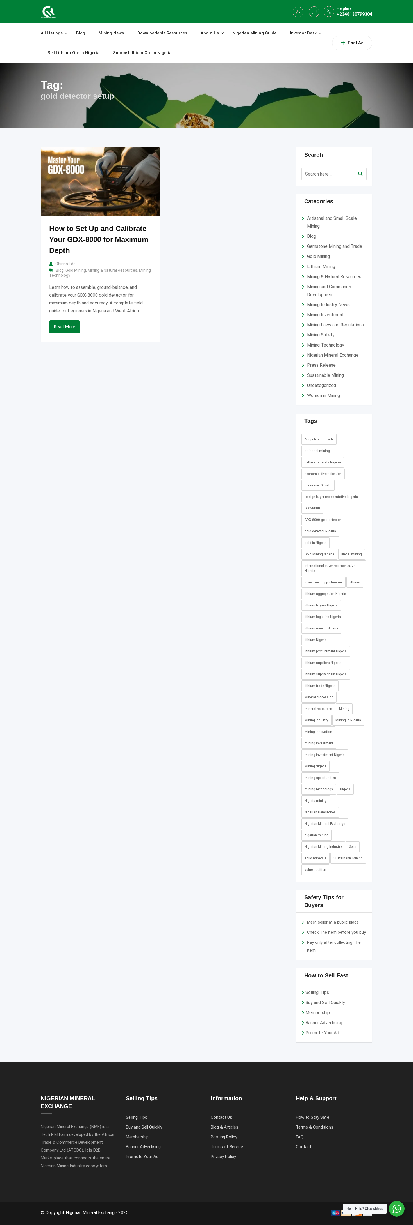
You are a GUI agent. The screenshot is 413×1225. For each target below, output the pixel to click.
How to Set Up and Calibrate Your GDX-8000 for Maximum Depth (98, 239)
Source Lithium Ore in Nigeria (142, 52)
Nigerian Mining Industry (323, 847)
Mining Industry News (328, 304)
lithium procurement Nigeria (326, 651)
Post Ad (356, 42)
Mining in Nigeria (348, 720)
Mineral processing (319, 697)
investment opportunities (323, 582)
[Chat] (314, 11)
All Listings (52, 33)
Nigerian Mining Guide (254, 33)
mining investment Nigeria (325, 755)
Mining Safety (321, 335)
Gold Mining (75, 270)
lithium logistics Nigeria (323, 617)
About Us (210, 33)
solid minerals (315, 858)
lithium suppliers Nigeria (323, 663)
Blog (80, 33)
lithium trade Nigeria (320, 686)
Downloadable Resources (162, 33)
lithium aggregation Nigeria (325, 594)
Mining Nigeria (315, 766)
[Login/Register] (298, 12)
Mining (344, 709)
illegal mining (351, 554)
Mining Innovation (318, 732)
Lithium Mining (321, 266)
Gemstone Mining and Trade (334, 246)
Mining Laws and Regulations (335, 324)
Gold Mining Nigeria (319, 554)
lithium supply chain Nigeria (326, 674)
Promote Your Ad (322, 1032)
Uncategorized (321, 385)
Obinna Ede (65, 264)
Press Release (321, 365)
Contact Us (221, 1117)
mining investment (319, 743)
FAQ (299, 1136)
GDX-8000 (312, 508)
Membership (317, 1012)
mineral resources (318, 709)
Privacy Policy (223, 1156)
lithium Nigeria (316, 640)
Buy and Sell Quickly (325, 1002)
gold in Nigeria (315, 543)
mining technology (319, 789)
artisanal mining (317, 451)
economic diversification (323, 474)
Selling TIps (317, 992)
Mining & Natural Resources (112, 270)
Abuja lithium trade (319, 439)
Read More (64, 326)
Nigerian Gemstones (320, 812)
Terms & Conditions (314, 1127)
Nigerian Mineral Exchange (332, 355)
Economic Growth (318, 485)
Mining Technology (325, 345)
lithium (355, 582)
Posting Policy (224, 1136)
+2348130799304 (354, 14)
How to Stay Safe (312, 1117)
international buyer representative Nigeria (330, 568)
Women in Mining (323, 395)
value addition (315, 870)
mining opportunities (320, 778)
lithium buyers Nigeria (321, 605)
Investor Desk (303, 33)
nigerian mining (316, 835)
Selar (353, 847)
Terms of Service (227, 1146)
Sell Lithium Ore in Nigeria (73, 52)
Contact (303, 1146)
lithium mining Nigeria (321, 628)
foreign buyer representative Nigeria (331, 497)
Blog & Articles (224, 1127)
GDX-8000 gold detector (323, 520)
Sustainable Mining (325, 375)
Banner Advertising (323, 1022)
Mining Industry (316, 720)
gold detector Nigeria (320, 531)
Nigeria (345, 789)
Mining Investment (325, 314)
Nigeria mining (316, 801)
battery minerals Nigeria (323, 462)
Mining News (111, 33)
